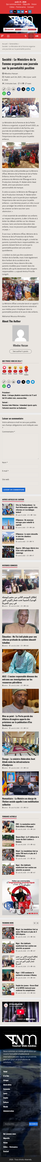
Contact (30, 7)
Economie (6, 1089)
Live (36, 36)
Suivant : (19, 405)
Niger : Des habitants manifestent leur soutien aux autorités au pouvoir (8, 869)
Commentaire (8, 431)
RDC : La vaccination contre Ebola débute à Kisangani (8, 827)
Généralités (7, 1084)
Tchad (5, 1071)
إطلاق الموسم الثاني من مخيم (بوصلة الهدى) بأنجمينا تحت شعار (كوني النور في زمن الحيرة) (19, 600)
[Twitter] (15, 11)
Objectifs (26, 4)
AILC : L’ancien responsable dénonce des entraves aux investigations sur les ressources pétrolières (20, 679)
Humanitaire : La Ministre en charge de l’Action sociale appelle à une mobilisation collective (20, 801)
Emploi (5, 1097)
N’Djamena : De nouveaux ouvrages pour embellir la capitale (8, 524)
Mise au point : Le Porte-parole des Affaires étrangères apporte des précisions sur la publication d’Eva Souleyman (17, 720)
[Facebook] (11, 11)
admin (6, 606)
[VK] (22, 11)
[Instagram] (29, 11)
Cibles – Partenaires (18, 7)
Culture (6, 1102)
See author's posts (20, 351)
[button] (2, 36)
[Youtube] (26, 11)
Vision (34, 4)
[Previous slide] (34, 923)
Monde (5, 1106)
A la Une (6, 1076)
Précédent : (19, 395)
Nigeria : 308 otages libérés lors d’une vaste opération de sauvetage (8, 552)
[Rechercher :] (16, 1124)
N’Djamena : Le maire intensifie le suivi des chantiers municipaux (8, 538)
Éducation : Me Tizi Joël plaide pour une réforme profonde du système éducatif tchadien (19, 639)
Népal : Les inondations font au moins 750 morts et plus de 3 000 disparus (8, 855)
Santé (5, 1093)
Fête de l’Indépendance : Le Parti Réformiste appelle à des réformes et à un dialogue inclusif (8, 510)
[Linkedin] (18, 11)
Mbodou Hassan (11, 73)
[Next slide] (37, 923)
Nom (5, 462)
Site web (5, 479)
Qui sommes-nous (13, 4)
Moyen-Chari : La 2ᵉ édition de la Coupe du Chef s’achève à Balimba (8, 841)
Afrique (6, 1080)
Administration (8, 1111)
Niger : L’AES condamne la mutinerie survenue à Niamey (8, 961)
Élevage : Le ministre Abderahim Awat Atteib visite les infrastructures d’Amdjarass (18, 761)
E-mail (5, 471)
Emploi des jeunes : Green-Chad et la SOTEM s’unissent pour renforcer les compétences (8, 975)
